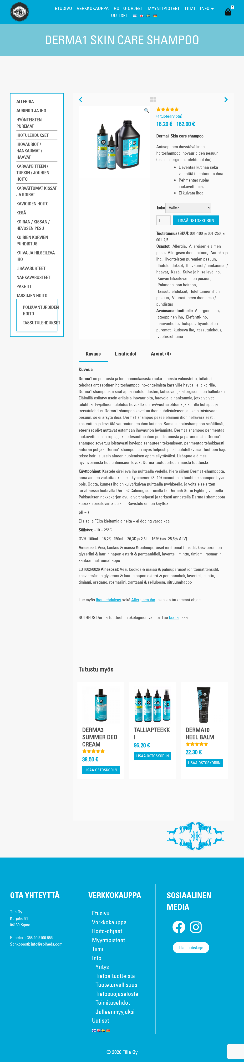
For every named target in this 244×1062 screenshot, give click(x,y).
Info (204, 8)
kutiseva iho (184, 330)
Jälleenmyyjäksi (115, 1011)
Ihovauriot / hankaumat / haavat (29, 150)
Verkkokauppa (93, 8)
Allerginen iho (207, 310)
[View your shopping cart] (228, 12)
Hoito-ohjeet (128, 8)
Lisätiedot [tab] (126, 354)
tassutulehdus (209, 330)
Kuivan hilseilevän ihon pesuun (184, 278)
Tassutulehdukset (41, 322)
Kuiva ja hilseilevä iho (201, 272)
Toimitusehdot (113, 1002)
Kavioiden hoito (32, 203)
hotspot (188, 323)
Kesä (21, 212)
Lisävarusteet (31, 268)
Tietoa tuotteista (115, 975)
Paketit (23, 286)
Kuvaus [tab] (93, 354)
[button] (146, 110)
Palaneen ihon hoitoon (177, 285)
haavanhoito (168, 323)
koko (161, 207)
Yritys (102, 966)
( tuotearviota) (169, 116)
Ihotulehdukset (32, 135)
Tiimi (189, 8)
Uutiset (119, 15)
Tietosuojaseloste (117, 993)
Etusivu (63, 8)
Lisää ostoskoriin (196, 220)
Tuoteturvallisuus (116, 984)
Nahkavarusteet (33, 277)
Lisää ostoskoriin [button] (101, 770)
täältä (174, 617)
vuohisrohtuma (170, 336)
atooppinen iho (170, 317)
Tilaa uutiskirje (191, 947)
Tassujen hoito (31, 295)
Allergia (25, 101)
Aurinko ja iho (31, 110)
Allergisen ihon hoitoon (187, 252)
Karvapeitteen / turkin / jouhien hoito (32, 172)
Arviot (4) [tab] (161, 354)
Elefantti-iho (196, 317)
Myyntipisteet (164, 8)
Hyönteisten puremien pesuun (190, 259)
